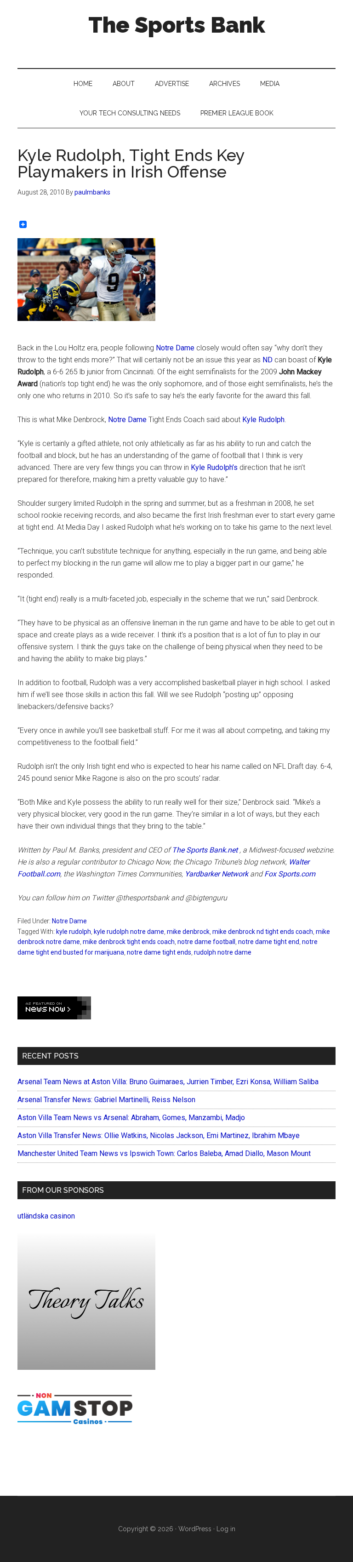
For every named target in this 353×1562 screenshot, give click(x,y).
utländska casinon (46, 1216)
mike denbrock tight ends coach (129, 941)
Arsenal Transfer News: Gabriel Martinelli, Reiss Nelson (106, 1099)
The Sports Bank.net (205, 850)
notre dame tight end (268, 941)
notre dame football (206, 941)
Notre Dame (176, 347)
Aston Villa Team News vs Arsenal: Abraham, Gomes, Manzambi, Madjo (131, 1117)
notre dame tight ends (159, 952)
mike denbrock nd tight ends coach (262, 931)
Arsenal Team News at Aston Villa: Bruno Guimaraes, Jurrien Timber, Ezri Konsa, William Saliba (168, 1081)
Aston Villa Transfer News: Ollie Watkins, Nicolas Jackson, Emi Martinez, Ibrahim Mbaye (158, 1135)
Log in (225, 1529)
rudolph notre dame (222, 952)
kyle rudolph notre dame (129, 931)
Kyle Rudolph (263, 419)
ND (268, 359)
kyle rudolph (73, 931)
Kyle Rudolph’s (214, 467)
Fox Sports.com (289, 874)
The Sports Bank (176, 25)
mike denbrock (188, 931)
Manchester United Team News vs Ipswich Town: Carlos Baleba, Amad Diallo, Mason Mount (164, 1153)
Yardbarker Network (216, 874)
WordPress (194, 1529)
